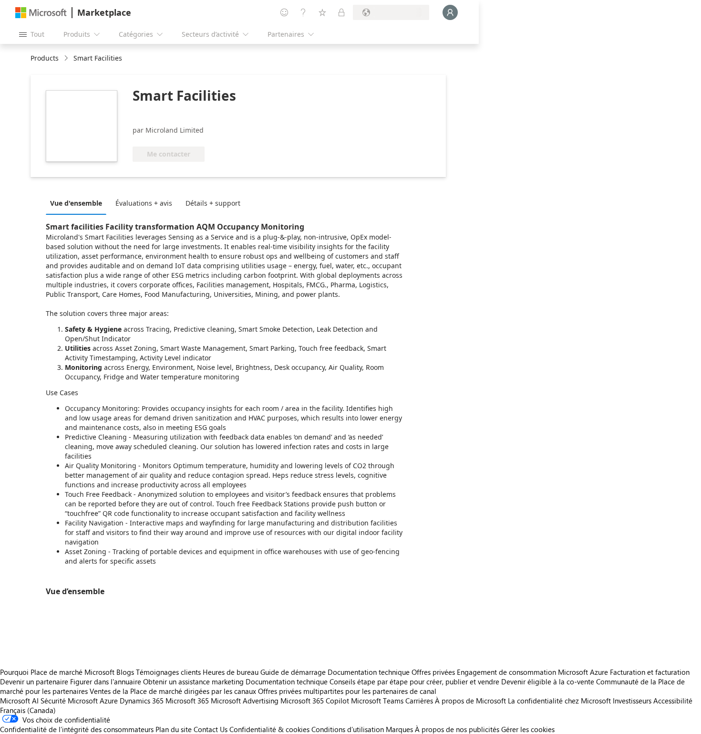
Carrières (419, 700)
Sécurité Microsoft (69, 700)
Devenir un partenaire (34, 681)
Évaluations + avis (143, 203)
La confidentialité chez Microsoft (559, 700)
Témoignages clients (168, 672)
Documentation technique (369, 672)
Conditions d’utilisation (347, 729)
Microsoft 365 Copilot (314, 700)
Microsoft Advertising (244, 700)
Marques (399, 729)
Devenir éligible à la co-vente (547, 681)
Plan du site (173, 729)
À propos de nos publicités (457, 729)
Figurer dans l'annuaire (105, 681)
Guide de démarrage (293, 672)
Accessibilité (672, 700)
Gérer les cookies (528, 729)
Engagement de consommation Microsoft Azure (533, 672)
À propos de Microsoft (470, 700)
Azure (109, 700)
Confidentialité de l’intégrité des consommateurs (77, 729)
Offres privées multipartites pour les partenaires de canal (347, 691)
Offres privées (433, 672)
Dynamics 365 (142, 700)
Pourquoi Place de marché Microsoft (57, 672)
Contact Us (210, 729)
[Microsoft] (41, 12)
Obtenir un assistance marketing (193, 681)
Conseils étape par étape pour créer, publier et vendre (414, 681)
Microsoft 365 (187, 700)
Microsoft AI (19, 700)
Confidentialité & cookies (269, 729)
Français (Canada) (28, 710)
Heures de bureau (230, 672)
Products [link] (45, 58)
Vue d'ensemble (76, 203)
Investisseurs (632, 700)
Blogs (125, 672)
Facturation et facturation (650, 672)
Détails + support (213, 203)
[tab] (78, 202)
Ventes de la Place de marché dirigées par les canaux (173, 691)
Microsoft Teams (377, 700)
